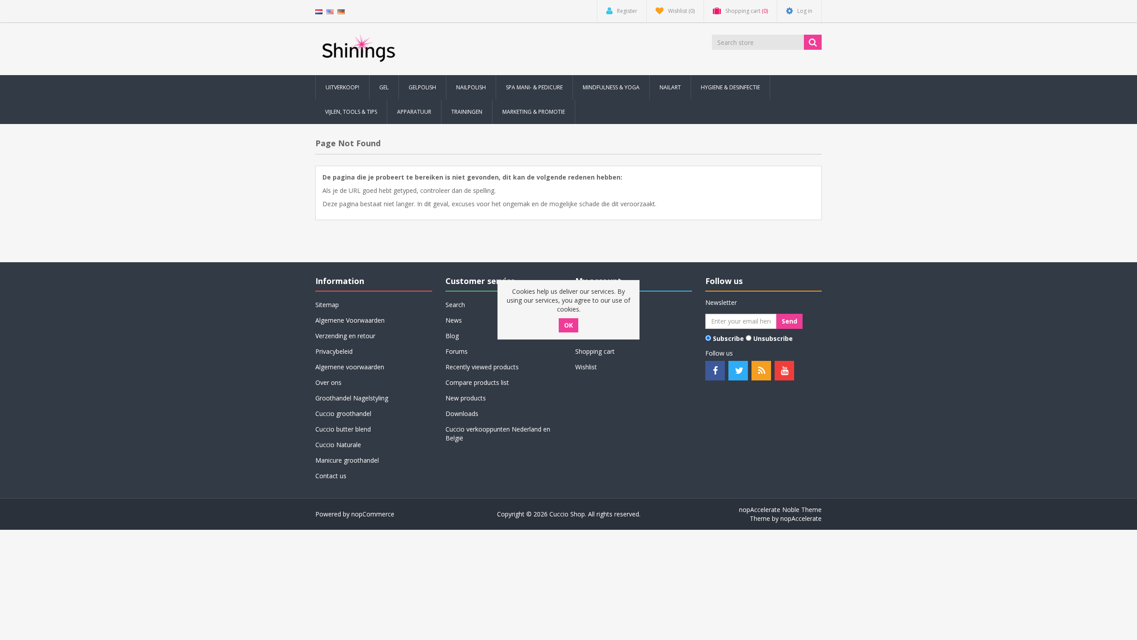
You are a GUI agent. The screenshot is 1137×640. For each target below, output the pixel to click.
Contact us (330, 476)
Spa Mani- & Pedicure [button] (534, 87)
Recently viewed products (482, 367)
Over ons (328, 382)
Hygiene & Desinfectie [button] (730, 87)
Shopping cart (595, 351)
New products (465, 398)
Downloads (461, 413)
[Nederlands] (318, 11)
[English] (330, 11)
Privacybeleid (334, 351)
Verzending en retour (345, 336)
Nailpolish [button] (471, 87)
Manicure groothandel (347, 460)
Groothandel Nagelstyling (351, 398)
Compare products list (477, 382)
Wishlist (586, 367)
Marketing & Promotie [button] (533, 112)
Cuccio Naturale (338, 444)
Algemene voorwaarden (349, 367)
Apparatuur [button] (414, 112)
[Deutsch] (341, 11)
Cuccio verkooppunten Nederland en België (497, 433)
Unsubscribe (773, 338)
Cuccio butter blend (343, 429)
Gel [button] (384, 87)
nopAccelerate (801, 518)
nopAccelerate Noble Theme (780, 509)
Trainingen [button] (466, 112)
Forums (456, 351)
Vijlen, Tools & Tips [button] (351, 112)
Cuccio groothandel (343, 413)
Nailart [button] (670, 87)
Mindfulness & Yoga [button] (611, 87)
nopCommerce (372, 514)
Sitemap (327, 304)
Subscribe (728, 338)
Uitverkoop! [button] (342, 87)
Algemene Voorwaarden (350, 320)
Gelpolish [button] (422, 87)
